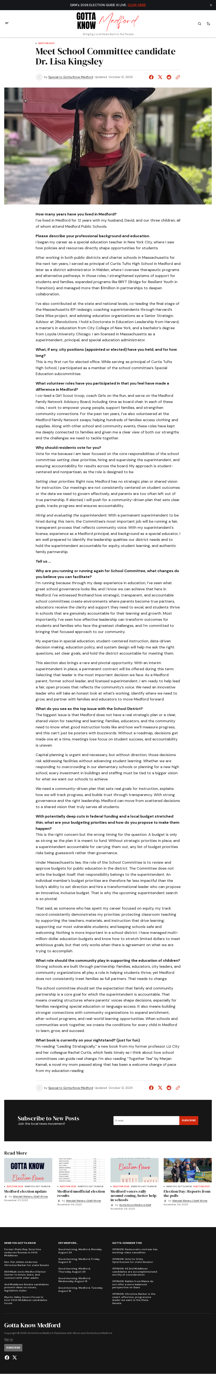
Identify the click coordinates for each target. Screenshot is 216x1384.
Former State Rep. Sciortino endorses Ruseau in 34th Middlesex (22, 1252)
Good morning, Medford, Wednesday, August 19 (74, 1280)
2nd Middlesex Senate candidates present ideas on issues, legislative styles (26, 1287)
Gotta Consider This (127, 1243)
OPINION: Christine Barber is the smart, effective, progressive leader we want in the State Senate (133, 1298)
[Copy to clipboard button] (177, 77)
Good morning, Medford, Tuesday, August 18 (80, 1289)
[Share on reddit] (169, 77)
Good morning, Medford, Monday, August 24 (80, 1251)
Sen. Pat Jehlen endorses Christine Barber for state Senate (26, 1264)
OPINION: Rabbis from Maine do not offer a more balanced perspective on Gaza (132, 1284)
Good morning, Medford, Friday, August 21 (79, 1261)
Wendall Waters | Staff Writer (30, 1196)
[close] (211, 5)
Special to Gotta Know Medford (70, 77)
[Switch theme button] (208, 23)
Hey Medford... (68, 1243)
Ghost (76, 1333)
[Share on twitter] (160, 77)
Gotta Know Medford (99, 1333)
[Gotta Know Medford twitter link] (14, 1357)
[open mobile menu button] (6, 24)
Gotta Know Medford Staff (135, 1205)
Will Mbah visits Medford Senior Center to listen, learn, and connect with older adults (25, 1274)
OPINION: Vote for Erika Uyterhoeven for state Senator (132, 1261)
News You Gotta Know (37, 1187)
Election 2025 (46, 43)
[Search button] (199, 23)
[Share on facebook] (152, 77)
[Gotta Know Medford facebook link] (7, 1357)
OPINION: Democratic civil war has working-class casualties (135, 1251)
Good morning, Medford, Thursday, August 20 (74, 1270)
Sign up (8, 1339)
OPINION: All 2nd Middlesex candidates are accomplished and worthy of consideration (134, 1271)
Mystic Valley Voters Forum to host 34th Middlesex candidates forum (25, 1300)
